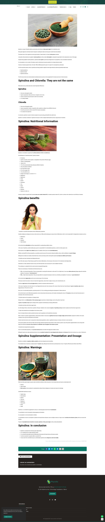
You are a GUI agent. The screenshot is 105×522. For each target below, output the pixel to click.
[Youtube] (85, 7)
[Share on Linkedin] (52, 449)
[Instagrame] (83, 7)
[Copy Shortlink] (63, 449)
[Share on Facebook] (46, 449)
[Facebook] (50, 500)
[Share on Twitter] (49, 449)
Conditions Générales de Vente (26, 507)
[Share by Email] (60, 449)
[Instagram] (52, 500)
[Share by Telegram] (57, 449)
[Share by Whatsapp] (55, 449)
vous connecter (28, 464)
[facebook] (81, 7)
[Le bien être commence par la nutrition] (20, 6)
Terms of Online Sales (24, 511)
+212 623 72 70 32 (60, 487)
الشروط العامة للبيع (23, 509)
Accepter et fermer (8, 516)
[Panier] (87, 6)
